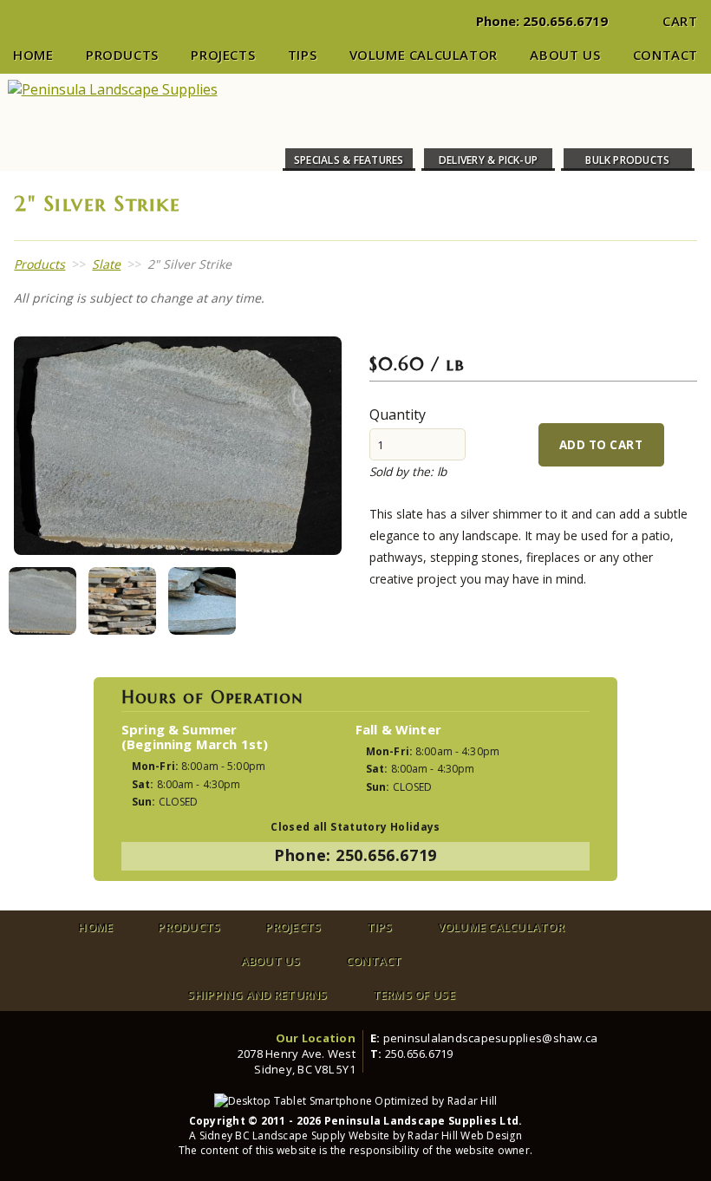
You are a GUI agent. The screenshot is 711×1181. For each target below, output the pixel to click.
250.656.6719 (565, 20)
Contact (665, 54)
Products (122, 54)
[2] (42, 601)
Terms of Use (414, 994)
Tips (302, 54)
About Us (565, 54)
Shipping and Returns (257, 994)
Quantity (397, 414)
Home (33, 54)
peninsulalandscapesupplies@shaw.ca (490, 1038)
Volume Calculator (423, 54)
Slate (106, 264)
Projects (223, 54)
